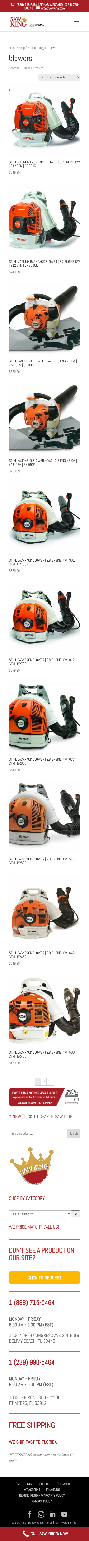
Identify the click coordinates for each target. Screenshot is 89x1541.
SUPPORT (45, 1484)
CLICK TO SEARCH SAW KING (47, 1116)
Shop (22, 48)
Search (73, 1133)
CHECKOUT (63, 1484)
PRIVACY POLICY (42, 1501)
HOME (17, 1484)
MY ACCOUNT (32, 1490)
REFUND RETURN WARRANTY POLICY (42, 1495)
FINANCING (53, 1490)
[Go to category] (75, 1213)
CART (30, 1484)
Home (12, 48)
